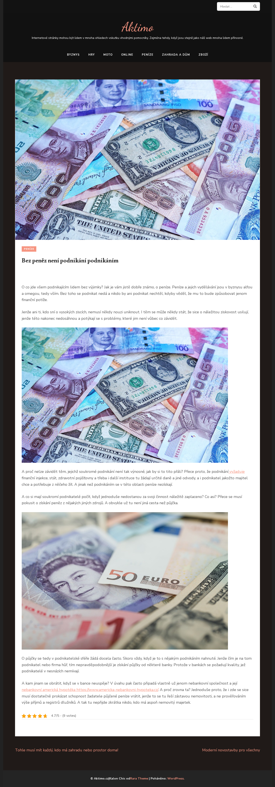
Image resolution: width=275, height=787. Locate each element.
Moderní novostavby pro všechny (231, 750)
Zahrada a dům (176, 55)
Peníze (147, 55)
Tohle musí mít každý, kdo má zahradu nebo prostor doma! (66, 750)
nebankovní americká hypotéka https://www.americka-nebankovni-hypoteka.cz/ (90, 689)
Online (127, 55)
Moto (108, 55)
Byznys (73, 55)
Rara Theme (139, 778)
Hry (91, 55)
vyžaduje (236, 471)
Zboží (203, 55)
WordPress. (176, 778)
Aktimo (137, 27)
